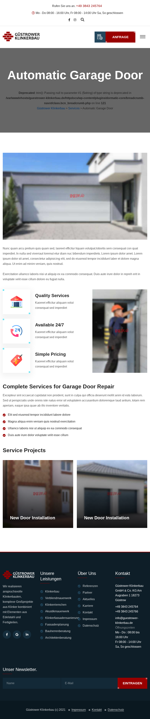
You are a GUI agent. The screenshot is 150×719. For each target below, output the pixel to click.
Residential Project (25, 480)
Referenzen (90, 586)
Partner (87, 592)
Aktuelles (89, 599)
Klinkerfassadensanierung (62, 617)
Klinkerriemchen (55, 604)
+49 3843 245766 (126, 611)
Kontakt (88, 612)
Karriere (88, 605)
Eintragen (132, 683)
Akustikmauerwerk (57, 611)
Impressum (90, 619)
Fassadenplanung (57, 624)
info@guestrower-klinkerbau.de (126, 620)
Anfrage (120, 37)
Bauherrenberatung (57, 631)
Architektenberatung (58, 637)
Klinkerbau (52, 591)
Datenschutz (91, 625)
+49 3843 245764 (89, 6)
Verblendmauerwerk (58, 598)
